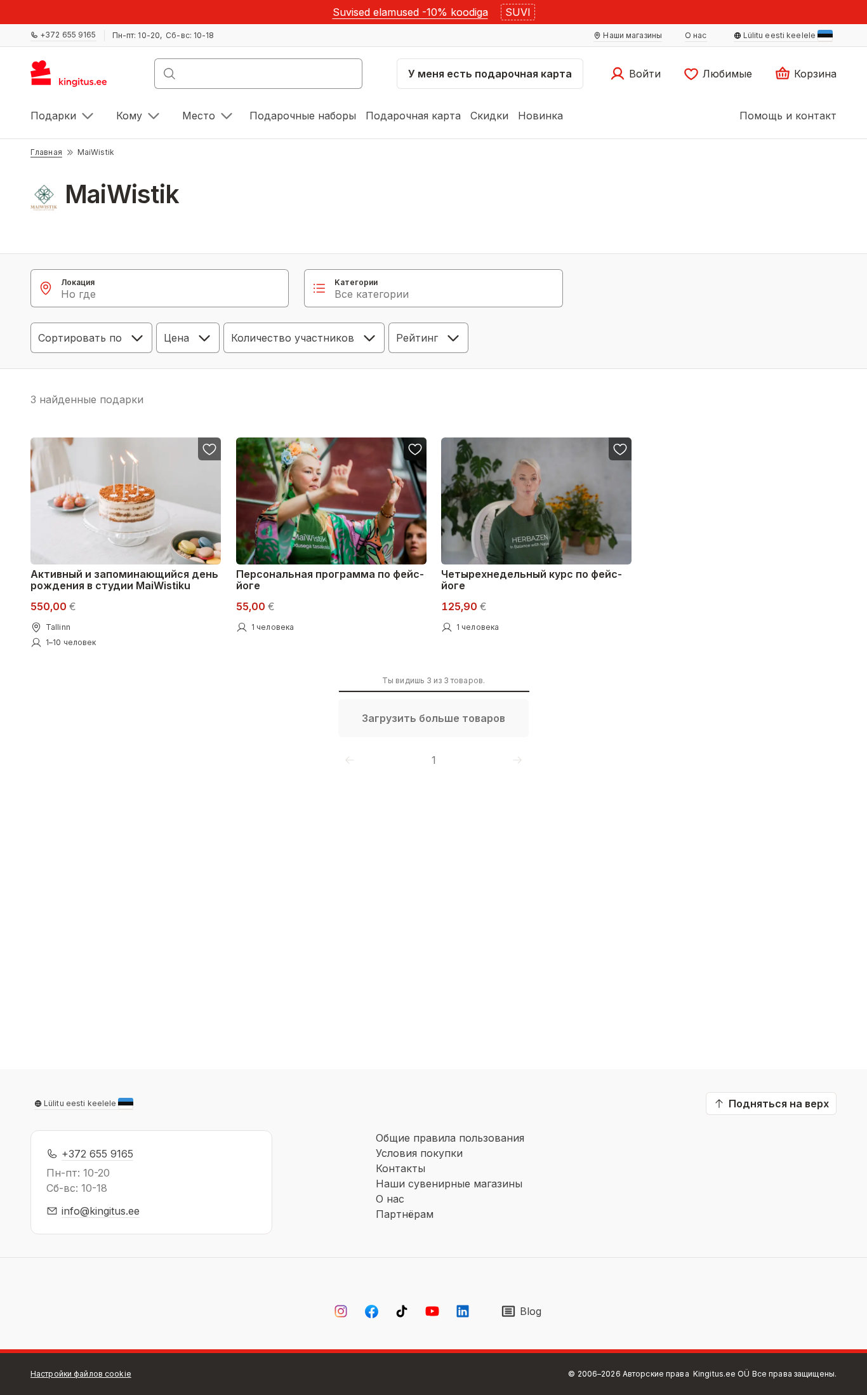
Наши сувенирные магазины (449, 1183)
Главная (46, 152)
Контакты (400, 1168)
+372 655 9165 (97, 1153)
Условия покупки (419, 1153)
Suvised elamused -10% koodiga (410, 12)
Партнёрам (405, 1214)
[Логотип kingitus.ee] (75, 77)
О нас (390, 1198)
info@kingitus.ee (101, 1211)
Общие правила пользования (450, 1137)
